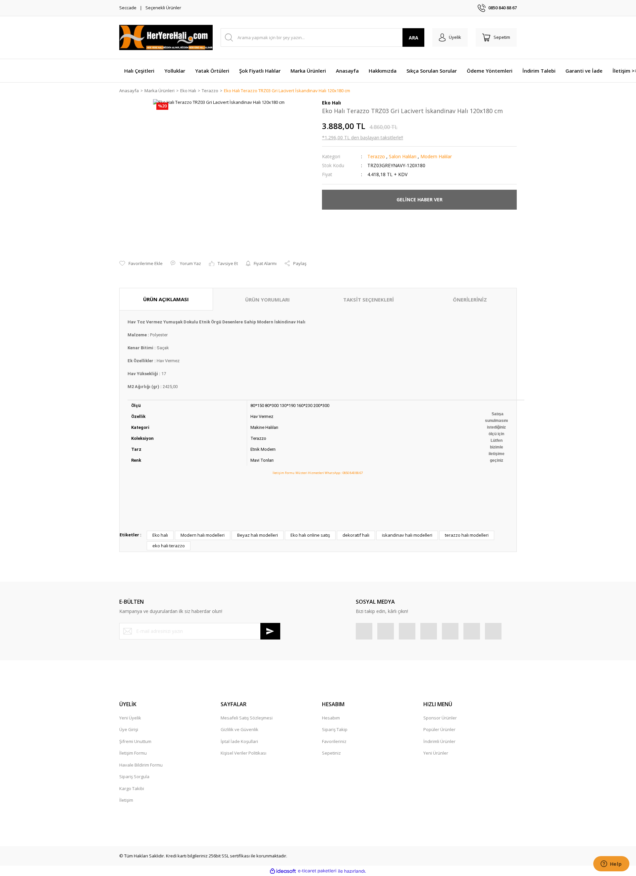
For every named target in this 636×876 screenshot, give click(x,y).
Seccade (127, 8)
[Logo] (166, 37)
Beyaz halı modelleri (257, 535)
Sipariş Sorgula (134, 776)
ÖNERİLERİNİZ (470, 299)
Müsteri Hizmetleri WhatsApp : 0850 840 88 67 (329, 473)
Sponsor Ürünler (440, 718)
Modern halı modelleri (203, 535)
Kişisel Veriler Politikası (243, 753)
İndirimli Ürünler (439, 741)
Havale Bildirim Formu (141, 765)
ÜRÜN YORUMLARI (267, 299)
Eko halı (160, 535)
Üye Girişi (128, 729)
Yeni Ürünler (435, 753)
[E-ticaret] (317, 871)
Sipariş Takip (334, 729)
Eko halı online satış (310, 535)
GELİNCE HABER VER (420, 199)
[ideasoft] (283, 871)
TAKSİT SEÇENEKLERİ (368, 299)
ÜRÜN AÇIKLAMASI (166, 299)
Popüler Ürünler (439, 729)
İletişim (126, 800)
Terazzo (376, 156)
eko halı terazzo (168, 546)
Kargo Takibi (131, 788)
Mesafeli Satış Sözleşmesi (247, 718)
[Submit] (270, 631)
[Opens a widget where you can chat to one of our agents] (611, 864)
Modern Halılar (436, 156)
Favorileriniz (334, 741)
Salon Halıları (402, 156)
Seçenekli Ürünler (163, 8)
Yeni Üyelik (130, 718)
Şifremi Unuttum (135, 741)
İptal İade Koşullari (239, 741)
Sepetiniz (331, 753)
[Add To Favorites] (141, 263)
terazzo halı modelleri (467, 535)
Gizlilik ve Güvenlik (239, 729)
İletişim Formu (283, 473)
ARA (413, 37)
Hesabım (331, 718)
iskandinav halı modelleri (407, 535)
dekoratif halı (356, 535)
